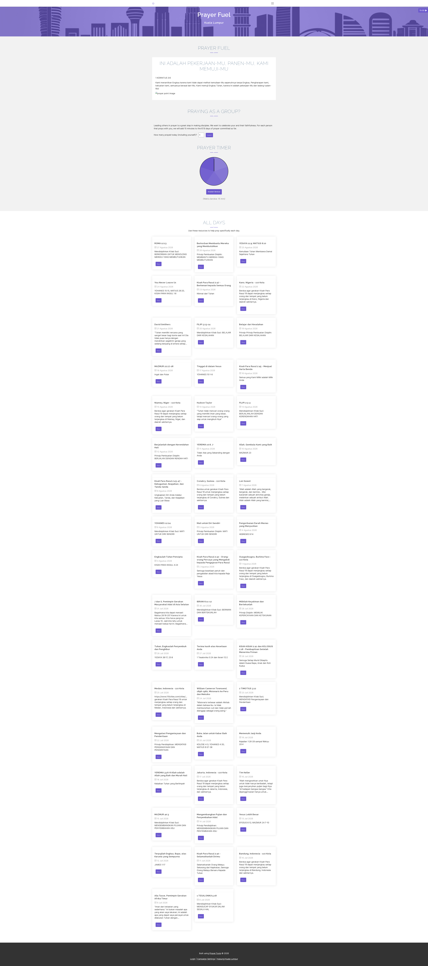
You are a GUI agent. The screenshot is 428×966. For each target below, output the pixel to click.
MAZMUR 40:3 (161, 814)
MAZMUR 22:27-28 (163, 366)
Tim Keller (244, 772)
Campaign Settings (206, 959)
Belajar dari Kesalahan (251, 324)
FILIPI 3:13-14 (203, 324)
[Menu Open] (272, 3)
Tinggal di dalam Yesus (209, 366)
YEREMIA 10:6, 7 (205, 444)
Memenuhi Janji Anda (250, 733)
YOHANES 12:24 (162, 523)
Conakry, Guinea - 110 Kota (211, 481)
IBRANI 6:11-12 (204, 601)
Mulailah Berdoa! (214, 192)
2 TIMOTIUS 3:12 (247, 688)
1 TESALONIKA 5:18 (207, 895)
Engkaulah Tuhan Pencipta (168, 557)
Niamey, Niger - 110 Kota (167, 403)
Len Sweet (245, 481)
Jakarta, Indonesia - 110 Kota (212, 772)
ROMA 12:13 (160, 243)
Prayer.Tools (215, 953)
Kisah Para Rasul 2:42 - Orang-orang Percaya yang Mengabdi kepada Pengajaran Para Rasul (213, 560)
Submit (209, 135)
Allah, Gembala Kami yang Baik (255, 444)
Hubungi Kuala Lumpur (227, 959)
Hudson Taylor (204, 403)
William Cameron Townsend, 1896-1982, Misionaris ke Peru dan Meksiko (212, 691)
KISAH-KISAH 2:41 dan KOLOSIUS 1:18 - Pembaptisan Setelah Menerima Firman (256, 649)
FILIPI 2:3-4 (245, 403)
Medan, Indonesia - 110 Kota (169, 688)
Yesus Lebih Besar (249, 814)
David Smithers (162, 324)
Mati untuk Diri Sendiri (208, 523)
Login (192, 959)
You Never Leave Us (165, 282)
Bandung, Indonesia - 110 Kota (255, 853)
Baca (158, 264)
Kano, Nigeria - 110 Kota (251, 282)
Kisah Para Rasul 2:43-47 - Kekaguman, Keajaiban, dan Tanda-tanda (169, 484)
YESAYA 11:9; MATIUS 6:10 (252, 243)
